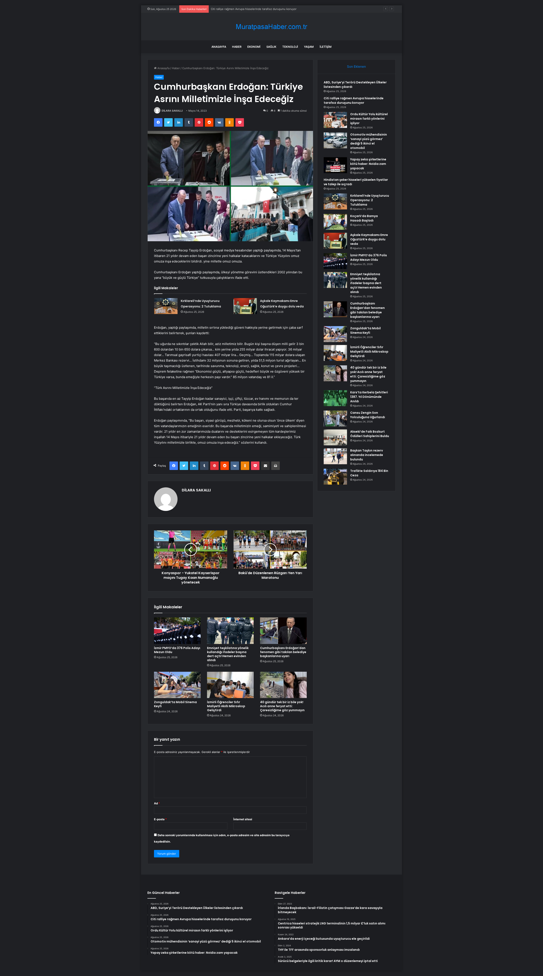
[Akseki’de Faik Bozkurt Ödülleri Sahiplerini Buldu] (335, 437)
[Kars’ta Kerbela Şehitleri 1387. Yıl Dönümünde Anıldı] (335, 398)
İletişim (326, 46)
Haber (236, 46)
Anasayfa (218, 46)
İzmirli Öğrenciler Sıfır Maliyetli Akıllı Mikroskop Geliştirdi (226, 706)
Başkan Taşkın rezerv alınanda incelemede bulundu (366, 454)
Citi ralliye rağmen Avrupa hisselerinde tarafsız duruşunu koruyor (353, 100)
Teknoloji (290, 46)
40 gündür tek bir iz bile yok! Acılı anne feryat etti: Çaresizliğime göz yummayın (282, 706)
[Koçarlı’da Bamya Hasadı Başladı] (335, 222)
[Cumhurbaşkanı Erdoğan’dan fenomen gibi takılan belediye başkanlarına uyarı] (283, 630)
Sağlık (271, 46)
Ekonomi (253, 46)
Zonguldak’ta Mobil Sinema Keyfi (175, 704)
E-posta (160, 819)
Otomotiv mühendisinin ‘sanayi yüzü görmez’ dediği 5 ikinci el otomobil (368, 141)
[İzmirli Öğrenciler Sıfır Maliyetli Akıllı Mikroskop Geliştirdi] (230, 685)
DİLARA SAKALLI (172, 110)
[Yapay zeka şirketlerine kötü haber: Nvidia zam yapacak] (335, 165)
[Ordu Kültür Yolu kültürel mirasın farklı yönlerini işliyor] (335, 120)
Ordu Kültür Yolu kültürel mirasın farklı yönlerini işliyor (246, 9)
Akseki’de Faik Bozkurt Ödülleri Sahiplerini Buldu (369, 433)
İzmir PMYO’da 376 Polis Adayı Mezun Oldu (177, 650)
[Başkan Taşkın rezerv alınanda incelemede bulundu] (335, 456)
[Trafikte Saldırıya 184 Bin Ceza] (335, 477)
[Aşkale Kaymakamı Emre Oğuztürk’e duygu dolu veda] (245, 306)
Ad (157, 803)
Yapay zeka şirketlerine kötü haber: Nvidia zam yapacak (368, 163)
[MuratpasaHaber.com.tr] (271, 26)
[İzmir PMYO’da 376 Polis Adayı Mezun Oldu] (177, 630)
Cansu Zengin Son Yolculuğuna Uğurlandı (367, 415)
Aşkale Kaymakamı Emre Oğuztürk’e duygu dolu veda (369, 239)
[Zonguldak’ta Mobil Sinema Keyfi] (177, 685)
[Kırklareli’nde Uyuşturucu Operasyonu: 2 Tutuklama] (166, 306)
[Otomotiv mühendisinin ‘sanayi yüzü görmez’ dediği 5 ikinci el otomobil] (335, 140)
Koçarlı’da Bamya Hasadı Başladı (364, 218)
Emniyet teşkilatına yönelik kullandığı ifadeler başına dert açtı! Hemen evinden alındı (228, 654)
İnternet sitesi (242, 819)
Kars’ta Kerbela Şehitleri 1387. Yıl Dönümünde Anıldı (369, 396)
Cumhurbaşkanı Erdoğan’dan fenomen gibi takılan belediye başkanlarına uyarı (283, 652)
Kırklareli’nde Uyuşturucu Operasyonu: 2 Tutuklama (369, 200)
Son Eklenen (356, 67)
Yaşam (309, 46)
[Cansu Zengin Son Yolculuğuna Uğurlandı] (335, 418)
